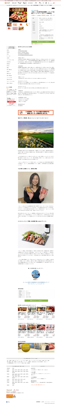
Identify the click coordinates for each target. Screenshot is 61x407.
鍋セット (45, 361)
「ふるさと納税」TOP (9, 5)
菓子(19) (8, 65)
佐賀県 (16, 382)
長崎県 (19, 382)
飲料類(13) (8, 63)
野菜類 (27, 360)
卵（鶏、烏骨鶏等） (40, 361)
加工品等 (40, 360)
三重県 (13, 376)
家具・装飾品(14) (9, 69)
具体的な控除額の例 (49, 382)
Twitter (8, 401)
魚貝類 (13, 360)
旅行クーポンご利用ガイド (25, 3)
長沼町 (51, 337)
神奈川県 (13, 372)
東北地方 (19, 337)
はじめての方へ (36, 3)
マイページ (43, 3)
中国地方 (8, 379)
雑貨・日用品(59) (9, 75)
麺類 (48, 360)
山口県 (24, 379)
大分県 (24, 382)
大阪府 (21, 376)
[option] (18, 15)
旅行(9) (8, 50)
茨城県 (13, 371)
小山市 (37, 10)
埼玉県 (21, 371)
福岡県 (13, 382)
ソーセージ (28, 5)
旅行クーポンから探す (20, 3)
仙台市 (23, 337)
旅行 (7, 360)
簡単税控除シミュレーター (35, 382)
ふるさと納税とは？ (34, 369)
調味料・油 (15, 361)
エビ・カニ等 (23, 360)
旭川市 (33, 337)
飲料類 (43, 360)
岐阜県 (13, 375)
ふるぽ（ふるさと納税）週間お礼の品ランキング (38, 384)
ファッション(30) (9, 77)
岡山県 (19, 379)
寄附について (33, 374)
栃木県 (35, 10)
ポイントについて (47, 373)
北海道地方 (28, 337)
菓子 (46, 360)
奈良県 (27, 376)
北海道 (31, 337)
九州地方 (8, 382)
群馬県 (19, 371)
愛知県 (19, 375)
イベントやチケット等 (34, 360)
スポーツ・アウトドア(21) (10, 81)
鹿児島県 (13, 383)
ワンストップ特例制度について (41, 378)
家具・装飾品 (9, 361)
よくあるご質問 (40, 3)
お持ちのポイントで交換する (44, 41)
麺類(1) (8, 67)
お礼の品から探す (15, 5)
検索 (49, 3)
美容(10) (8, 71)
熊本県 (21, 382)
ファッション (25, 361)
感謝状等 (29, 361)
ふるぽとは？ (46, 369)
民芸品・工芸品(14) (9, 83)
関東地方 (32, 10)
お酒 (29, 360)
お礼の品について (41, 373)
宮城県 (21, 337)
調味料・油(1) (9, 73)
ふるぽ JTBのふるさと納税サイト (7, 3)
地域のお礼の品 (34, 361)
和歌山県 (13, 377)
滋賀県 (16, 376)
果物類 (10, 360)
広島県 (21, 379)
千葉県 (24, 371)
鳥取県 (13, 379)
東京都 (27, 371)
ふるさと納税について (34, 373)
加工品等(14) (8, 61)
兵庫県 (24, 376)
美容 (12, 361)
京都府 (19, 376)
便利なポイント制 (40, 369)
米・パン (18, 360)
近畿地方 (8, 376)
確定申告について (33, 378)
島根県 (16, 379)
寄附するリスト (46, 3)
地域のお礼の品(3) (9, 79)
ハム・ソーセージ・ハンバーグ (22, 5)
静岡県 (16, 375)
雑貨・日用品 (20, 361)
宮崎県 (27, 382)
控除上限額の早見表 (42, 382)
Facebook (6, 401)
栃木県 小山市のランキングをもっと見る (48, 305)
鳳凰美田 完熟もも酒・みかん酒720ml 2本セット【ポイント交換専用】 (41, 313)
